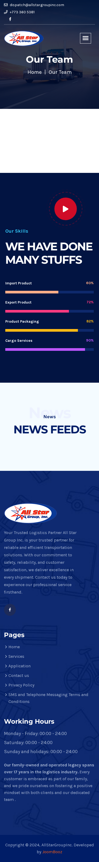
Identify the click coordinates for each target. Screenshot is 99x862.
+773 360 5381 (22, 12)
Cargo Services (18, 340)
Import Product (18, 283)
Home (34, 72)
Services (16, 656)
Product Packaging (22, 321)
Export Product (18, 302)
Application (19, 665)
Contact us (18, 675)
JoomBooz (52, 851)
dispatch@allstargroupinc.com (36, 5)
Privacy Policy (21, 685)
